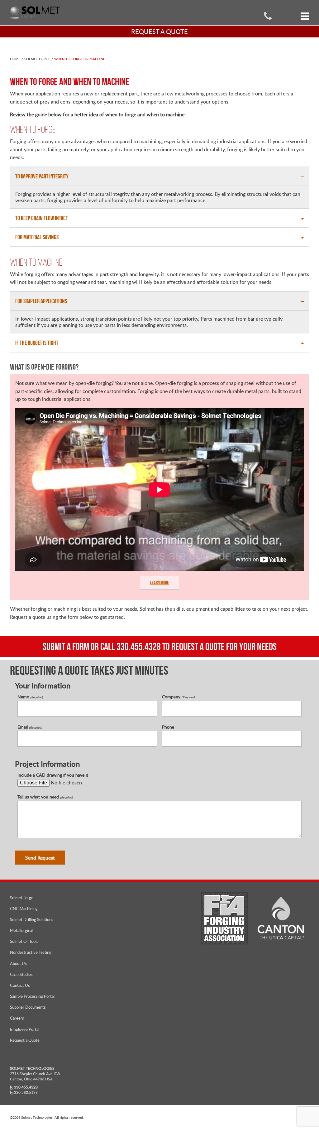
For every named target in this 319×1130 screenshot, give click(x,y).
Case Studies (21, 974)
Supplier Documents (28, 1007)
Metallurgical (21, 930)
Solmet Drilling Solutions (31, 919)
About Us (18, 963)
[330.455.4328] (268, 15)
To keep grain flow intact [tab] (41, 218)
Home (15, 58)
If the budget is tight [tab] (36, 342)
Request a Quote (25, 1040)
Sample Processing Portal (32, 996)
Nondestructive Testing (30, 952)
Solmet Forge (37, 58)
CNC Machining (24, 908)
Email (29, 727)
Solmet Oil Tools (24, 941)
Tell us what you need (45, 797)
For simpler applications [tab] (41, 301)
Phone (168, 727)
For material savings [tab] (37, 237)
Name (30, 697)
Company (178, 697)
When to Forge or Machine (79, 58)
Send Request (40, 857)
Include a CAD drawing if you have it (52, 775)
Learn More (159, 582)
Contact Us (20, 985)
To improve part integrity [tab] (42, 176)
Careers (17, 1018)
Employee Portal (24, 1029)
